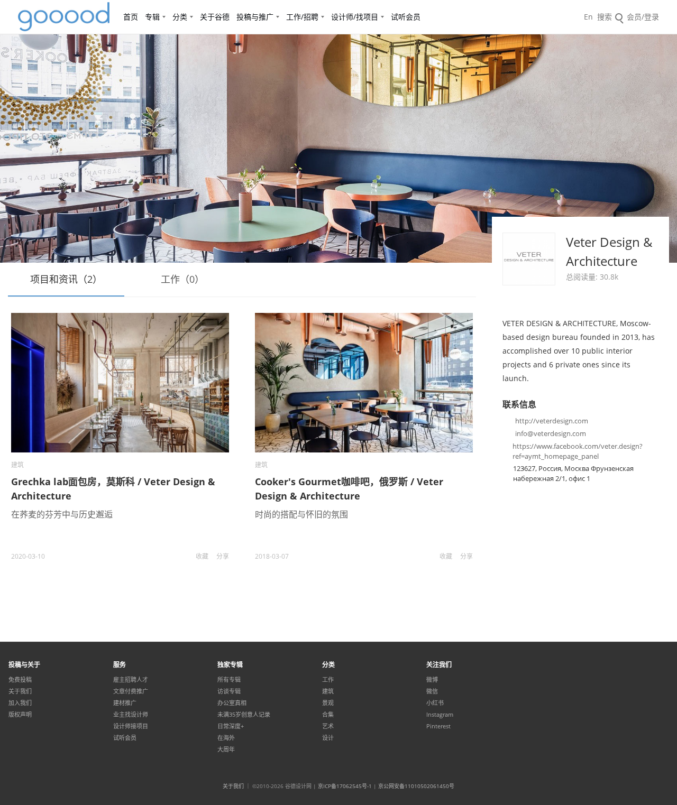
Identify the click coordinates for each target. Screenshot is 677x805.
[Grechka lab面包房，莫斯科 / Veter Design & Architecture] (120, 382)
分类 (179, 17)
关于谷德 (215, 17)
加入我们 (20, 703)
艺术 (328, 726)
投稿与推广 (254, 17)
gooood (64, 17)
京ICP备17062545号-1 (345, 786)
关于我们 (20, 691)
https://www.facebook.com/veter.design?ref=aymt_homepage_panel (578, 451)
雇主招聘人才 (130, 679)
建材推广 (124, 703)
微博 (432, 679)
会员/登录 (643, 17)
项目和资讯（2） (66, 279)
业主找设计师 (130, 714)
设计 (328, 738)
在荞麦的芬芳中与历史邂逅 (62, 514)
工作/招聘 (302, 17)
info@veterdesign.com (550, 433)
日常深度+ (230, 726)
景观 (328, 703)
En (588, 17)
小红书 (435, 703)
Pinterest (438, 726)
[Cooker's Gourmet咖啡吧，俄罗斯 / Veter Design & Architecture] (364, 382)
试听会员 (405, 17)
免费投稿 (20, 679)
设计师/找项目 (354, 17)
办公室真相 (231, 703)
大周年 (226, 749)
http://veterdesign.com (551, 420)
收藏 (202, 556)
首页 (130, 17)
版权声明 (20, 714)
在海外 (226, 738)
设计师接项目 (130, 726)
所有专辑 (229, 679)
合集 (328, 714)
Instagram (439, 714)
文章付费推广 (130, 691)
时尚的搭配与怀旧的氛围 (301, 514)
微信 (432, 691)
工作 (328, 679)
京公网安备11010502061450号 (416, 786)
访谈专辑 (229, 691)
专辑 (152, 17)
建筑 (17, 464)
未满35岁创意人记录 (243, 714)
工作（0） (182, 279)
